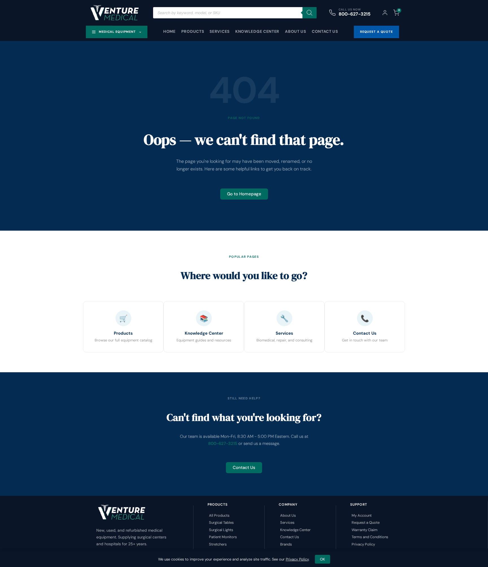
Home (169, 31)
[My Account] (385, 13)
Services (220, 31)
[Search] (309, 12)
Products (192, 31)
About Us (295, 31)
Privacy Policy (297, 559)
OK (322, 559)
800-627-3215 (355, 14)
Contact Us (325, 31)
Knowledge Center (257, 31)
